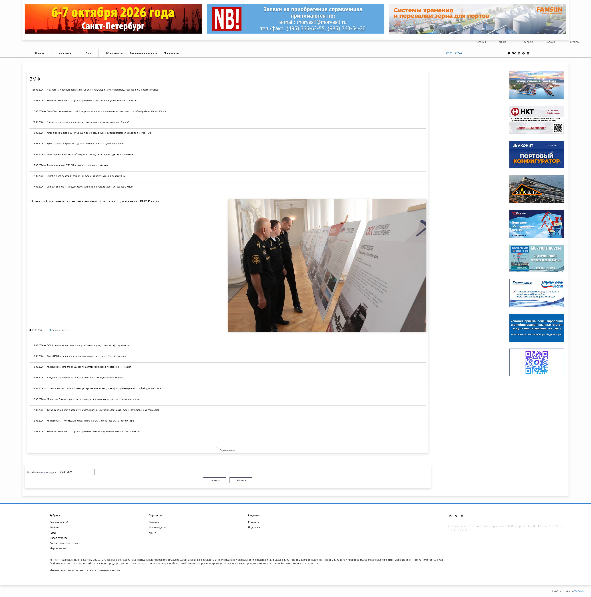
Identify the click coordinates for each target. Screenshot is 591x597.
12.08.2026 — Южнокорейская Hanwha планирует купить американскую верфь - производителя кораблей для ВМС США (96, 388)
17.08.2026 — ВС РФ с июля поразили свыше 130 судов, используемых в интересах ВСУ (78, 175)
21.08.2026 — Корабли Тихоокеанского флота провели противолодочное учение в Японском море (84, 100)
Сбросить (241, 480)
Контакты (573, 42)
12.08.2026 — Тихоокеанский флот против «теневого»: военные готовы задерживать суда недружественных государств (95, 409)
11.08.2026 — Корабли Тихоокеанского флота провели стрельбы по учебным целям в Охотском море (86, 431)
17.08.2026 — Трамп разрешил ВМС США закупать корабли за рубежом (70, 165)
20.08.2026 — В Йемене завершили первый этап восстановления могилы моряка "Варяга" (80, 122)
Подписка (527, 42)
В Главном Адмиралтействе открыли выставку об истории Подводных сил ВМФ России (94, 201)
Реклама (550, 42)
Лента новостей (59, 522)
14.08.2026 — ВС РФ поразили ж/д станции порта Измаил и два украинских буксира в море (81, 345)
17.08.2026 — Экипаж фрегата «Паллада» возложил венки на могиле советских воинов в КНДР (82, 186)
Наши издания (157, 527)
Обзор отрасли (114, 53)
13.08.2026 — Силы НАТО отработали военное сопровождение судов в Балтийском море (79, 356)
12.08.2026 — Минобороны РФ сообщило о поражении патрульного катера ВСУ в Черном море (83, 420)
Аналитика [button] (65, 53)
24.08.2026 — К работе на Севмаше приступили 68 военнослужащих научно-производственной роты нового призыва (95, 89)
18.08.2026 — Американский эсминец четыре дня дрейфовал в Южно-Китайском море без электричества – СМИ (92, 132)
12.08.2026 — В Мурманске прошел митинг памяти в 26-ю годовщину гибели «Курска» (78, 377)
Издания (481, 42)
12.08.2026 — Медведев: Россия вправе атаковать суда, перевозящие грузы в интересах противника (86, 399)
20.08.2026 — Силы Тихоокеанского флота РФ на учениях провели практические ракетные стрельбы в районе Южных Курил (99, 111)
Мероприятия (171, 53)
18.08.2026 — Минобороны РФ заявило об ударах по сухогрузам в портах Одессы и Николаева (82, 154)
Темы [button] (88, 53)
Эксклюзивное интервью (143, 53)
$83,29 (449, 53)
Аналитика (56, 527)
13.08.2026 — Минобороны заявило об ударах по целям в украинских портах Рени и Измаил (81, 366)
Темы (53, 532)
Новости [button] (39, 53)
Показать (215, 480)
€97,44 (458, 53)
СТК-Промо (578, 591)
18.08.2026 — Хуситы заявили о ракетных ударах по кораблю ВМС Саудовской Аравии (78, 143)
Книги (502, 42)
